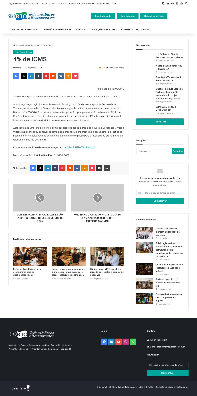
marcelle (17, 68)
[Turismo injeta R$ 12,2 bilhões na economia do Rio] (144, 283)
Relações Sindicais (103, 29)
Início (18, 45)
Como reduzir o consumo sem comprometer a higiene (169, 297)
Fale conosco (103, 3)
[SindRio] (31, 16)
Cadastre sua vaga (154, 16)
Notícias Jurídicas (30, 45)
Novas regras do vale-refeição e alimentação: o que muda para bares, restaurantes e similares (68, 272)
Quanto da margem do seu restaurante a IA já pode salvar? (169, 267)
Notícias (141, 29)
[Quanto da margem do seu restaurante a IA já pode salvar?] (144, 269)
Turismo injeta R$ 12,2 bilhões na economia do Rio (168, 282)
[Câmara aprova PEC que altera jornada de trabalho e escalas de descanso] (107, 256)
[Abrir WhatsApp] (189, 388)
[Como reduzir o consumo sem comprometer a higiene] (144, 298)
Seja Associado (103, 16)
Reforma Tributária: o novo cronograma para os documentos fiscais (27, 272)
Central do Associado (24, 29)
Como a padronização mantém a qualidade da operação (168, 231)
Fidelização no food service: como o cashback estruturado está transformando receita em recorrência (169, 250)
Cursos (125, 29)
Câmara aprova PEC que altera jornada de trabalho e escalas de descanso (107, 272)
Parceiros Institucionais (80, 3)
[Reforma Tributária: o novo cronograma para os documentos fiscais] (30, 256)
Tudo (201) (160, 121)
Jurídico (81, 29)
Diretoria (62, 3)
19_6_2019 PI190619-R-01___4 (79, 147)
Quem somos (48, 3)
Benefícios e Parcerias (57, 29)
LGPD (115, 3)
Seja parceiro (128, 16)
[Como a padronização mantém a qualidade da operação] (144, 233)
